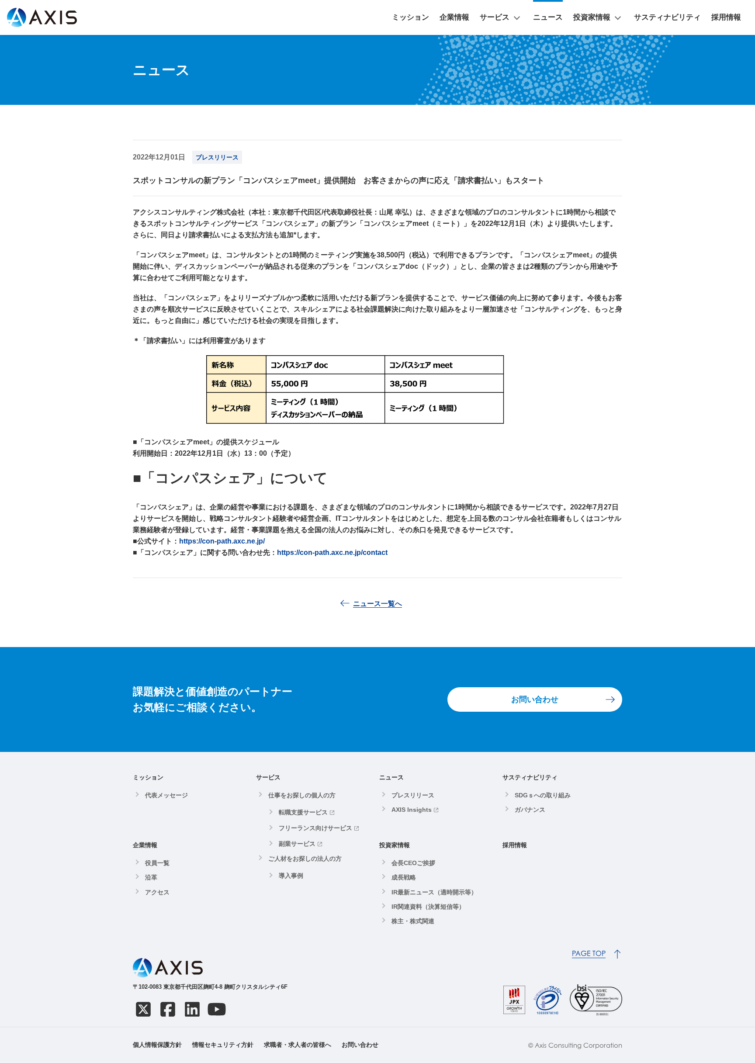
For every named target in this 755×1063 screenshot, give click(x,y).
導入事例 (291, 875)
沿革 (151, 877)
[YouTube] (216, 1009)
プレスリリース (412, 795)
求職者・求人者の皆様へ (297, 1044)
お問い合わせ (534, 699)
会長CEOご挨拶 (413, 862)
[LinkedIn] (192, 1009)
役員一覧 (157, 862)
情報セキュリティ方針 (222, 1044)
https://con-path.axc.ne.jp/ (222, 541)
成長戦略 (403, 877)
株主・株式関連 (412, 921)
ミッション (410, 17)
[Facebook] (167, 1009)
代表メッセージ (166, 795)
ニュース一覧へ (377, 603)
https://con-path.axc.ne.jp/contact (332, 552)
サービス (494, 17)
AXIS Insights (411, 809)
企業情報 (454, 17)
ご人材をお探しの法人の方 (305, 858)
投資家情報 (591, 17)
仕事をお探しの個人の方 (302, 795)
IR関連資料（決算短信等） (428, 906)
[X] (143, 1009)
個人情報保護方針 (157, 1044)
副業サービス (297, 843)
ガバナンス (530, 809)
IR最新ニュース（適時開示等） (434, 892)
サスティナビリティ (667, 17)
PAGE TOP (589, 953)
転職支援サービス (303, 812)
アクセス (157, 892)
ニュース (548, 17)
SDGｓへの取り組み (543, 795)
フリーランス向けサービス (315, 827)
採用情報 (726, 17)
